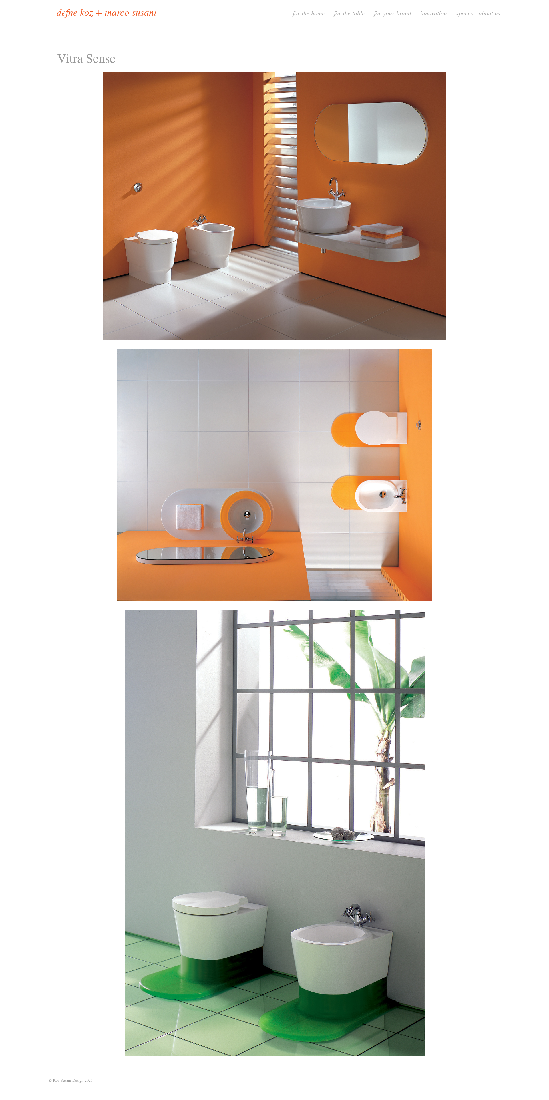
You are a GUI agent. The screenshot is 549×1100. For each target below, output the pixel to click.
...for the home (306, 13)
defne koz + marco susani (106, 11)
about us (489, 13)
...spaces (462, 13)
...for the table (347, 13)
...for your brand (390, 13)
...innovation (431, 13)
